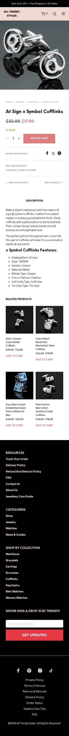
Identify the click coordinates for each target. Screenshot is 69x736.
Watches (11, 528)
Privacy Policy (34, 679)
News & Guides (15, 534)
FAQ (8, 477)
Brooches (12, 572)
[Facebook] (48, 154)
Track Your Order (17, 459)
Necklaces (12, 554)
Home (9, 102)
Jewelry (20, 102)
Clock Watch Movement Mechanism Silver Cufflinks (45, 344)
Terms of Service (34, 685)
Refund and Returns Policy (23, 471)
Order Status (34, 703)
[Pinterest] (60, 154)
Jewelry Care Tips (34, 708)
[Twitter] (55, 154)
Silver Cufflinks (50, 102)
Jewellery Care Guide (19, 496)
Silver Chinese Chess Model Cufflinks (13, 342)
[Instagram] (40, 670)
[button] (44, 13)
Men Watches (14, 591)
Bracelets (12, 560)
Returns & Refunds (35, 691)
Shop (9, 515)
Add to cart (14, 356)
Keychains (12, 585)
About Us (12, 490)
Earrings (11, 566)
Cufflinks (33, 102)
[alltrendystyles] (51, 670)
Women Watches (16, 597)
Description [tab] (34, 201)
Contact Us (13, 484)
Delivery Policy (15, 465)
